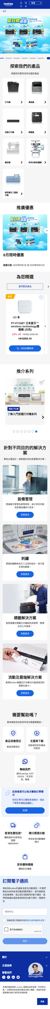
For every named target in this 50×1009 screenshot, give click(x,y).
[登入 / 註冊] (21, 3)
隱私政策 (40, 920)
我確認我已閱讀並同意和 (26, 920)
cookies (19, 987)
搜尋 (21, 6)
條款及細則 (30, 920)
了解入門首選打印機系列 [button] (22, 414)
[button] (14, 102)
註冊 (25, 810)
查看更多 (25, 515)
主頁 (4, 11)
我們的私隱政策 (20, 993)
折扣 (10, 296)
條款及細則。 (27, 803)
